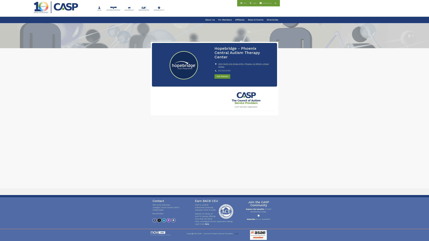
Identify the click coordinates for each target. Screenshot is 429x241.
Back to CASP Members (162, 40)
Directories (272, 20)
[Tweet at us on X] (159, 220)
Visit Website (222, 76)
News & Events (255, 20)
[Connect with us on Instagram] (169, 220)
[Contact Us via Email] (173, 220)
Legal (236, 234)
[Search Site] (276, 3)
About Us (210, 20)
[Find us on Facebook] (154, 220)
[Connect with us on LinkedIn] (164, 220)
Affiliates (240, 20)
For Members (225, 20)
